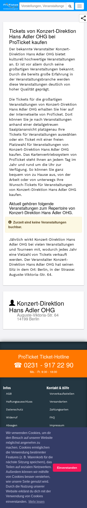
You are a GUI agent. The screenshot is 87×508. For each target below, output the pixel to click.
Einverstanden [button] (67, 467)
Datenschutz (14, 409)
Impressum (57, 425)
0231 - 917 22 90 (47, 364)
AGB (9, 393)
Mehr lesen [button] (37, 501)
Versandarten (58, 401)
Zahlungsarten (59, 409)
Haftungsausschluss (19, 401)
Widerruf (11, 417)
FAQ (52, 417)
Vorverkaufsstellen (62, 393)
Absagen (11, 425)
